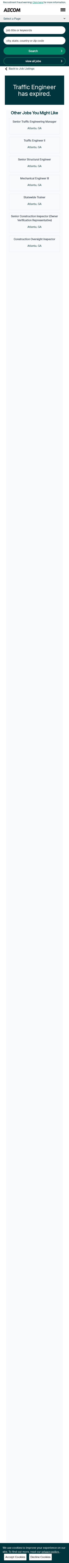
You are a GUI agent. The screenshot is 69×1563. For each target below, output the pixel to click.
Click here (38, 2)
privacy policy (50, 1551)
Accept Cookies (15, 1557)
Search (33, 51)
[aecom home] (12, 10)
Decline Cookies (40, 1557)
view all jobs (33, 61)
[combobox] (35, 30)
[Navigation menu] (62, 10)
